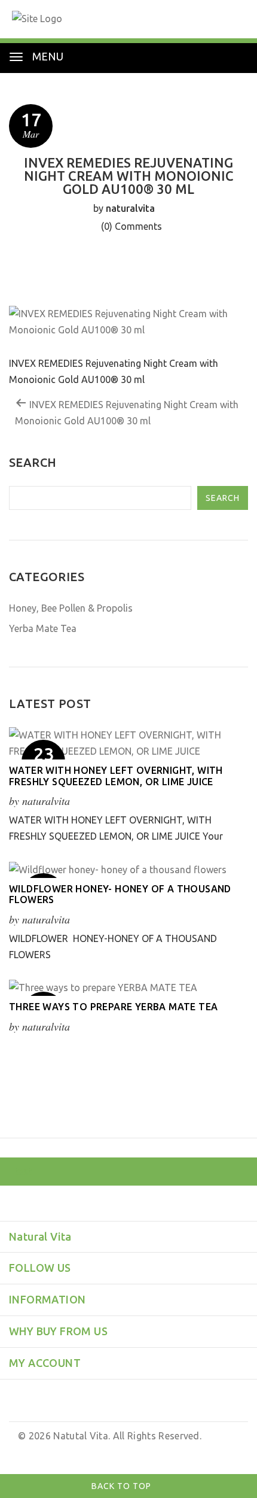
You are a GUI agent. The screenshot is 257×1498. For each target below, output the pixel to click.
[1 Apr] (128, 869)
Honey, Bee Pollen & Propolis (71, 608)
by (141, 1452)
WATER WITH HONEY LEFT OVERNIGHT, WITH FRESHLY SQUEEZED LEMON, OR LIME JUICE (116, 776)
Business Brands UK (194, 1452)
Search (223, 498)
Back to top (122, 1486)
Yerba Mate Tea (43, 628)
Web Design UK (99, 1452)
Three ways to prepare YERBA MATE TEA (113, 1006)
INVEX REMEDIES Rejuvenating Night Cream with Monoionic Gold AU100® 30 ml (126, 412)
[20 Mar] (128, 987)
